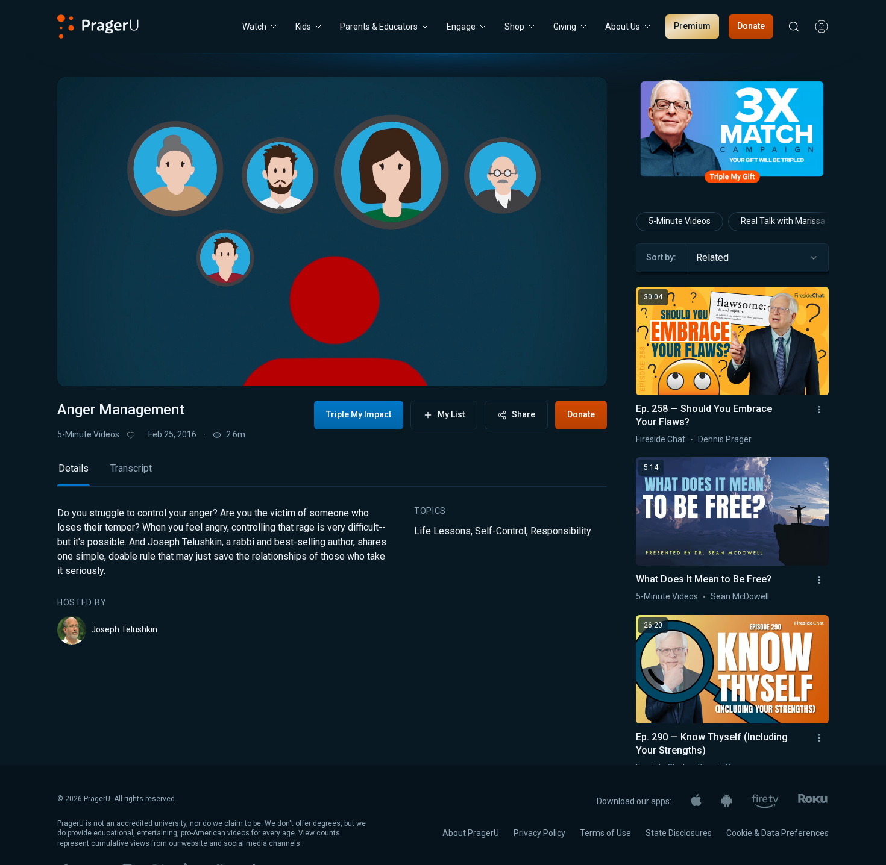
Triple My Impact (358, 414)
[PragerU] (98, 26)
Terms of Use (605, 833)
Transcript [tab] (131, 468)
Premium (692, 26)
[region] (332, 231)
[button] (81, 365)
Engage (461, 26)
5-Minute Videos (88, 434)
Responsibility (560, 531)
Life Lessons (442, 531)
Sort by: (661, 257)
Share (523, 414)
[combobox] (757, 257)
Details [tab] (73, 468)
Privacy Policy (539, 833)
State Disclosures (679, 833)
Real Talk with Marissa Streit (794, 221)
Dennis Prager (725, 439)
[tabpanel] (332, 575)
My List (451, 414)
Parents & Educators (379, 26)
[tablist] (332, 474)
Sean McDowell (740, 596)
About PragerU (470, 833)
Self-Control (500, 531)
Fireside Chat (660, 439)
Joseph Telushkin (124, 629)
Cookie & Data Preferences (777, 833)
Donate (751, 26)
